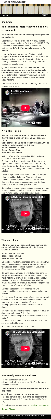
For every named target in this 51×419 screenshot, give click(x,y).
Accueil (5, 15)
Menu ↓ (45, 15)
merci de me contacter (39, 405)
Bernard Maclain (8, 409)
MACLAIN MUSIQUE (15, 2)
